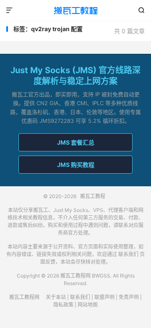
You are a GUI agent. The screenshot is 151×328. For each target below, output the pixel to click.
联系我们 (128, 254)
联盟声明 (104, 297)
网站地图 (88, 305)
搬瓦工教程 (75, 10)
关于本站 (56, 297)
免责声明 (129, 297)
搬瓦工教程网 (24, 297)
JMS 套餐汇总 (75, 142)
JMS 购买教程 (75, 164)
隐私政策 (63, 305)
